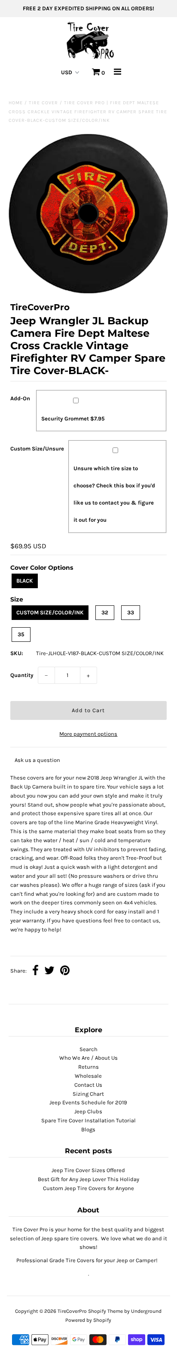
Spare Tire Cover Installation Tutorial (88, 1120)
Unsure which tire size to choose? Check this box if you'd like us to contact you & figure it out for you (114, 494)
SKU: (16, 653)
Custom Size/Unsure (37, 448)
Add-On (20, 398)
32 (104, 612)
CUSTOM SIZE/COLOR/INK (50, 612)
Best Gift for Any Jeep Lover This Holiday (88, 1179)
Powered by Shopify (88, 1320)
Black (24, 580)
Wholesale (88, 1076)
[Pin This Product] (65, 971)
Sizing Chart (88, 1094)
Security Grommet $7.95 (73, 418)
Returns (88, 1067)
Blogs (88, 1129)
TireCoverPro (73, 1311)
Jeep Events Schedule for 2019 (88, 1102)
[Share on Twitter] (49, 971)
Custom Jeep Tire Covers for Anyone (88, 1188)
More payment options (88, 734)
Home (16, 103)
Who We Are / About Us (88, 1058)
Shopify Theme (105, 1311)
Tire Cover (43, 103)
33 (130, 612)
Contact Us (88, 1085)
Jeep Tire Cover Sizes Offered (88, 1170)
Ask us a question (37, 760)
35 (21, 634)
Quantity (22, 675)
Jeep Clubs (88, 1111)
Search (88, 1049)
